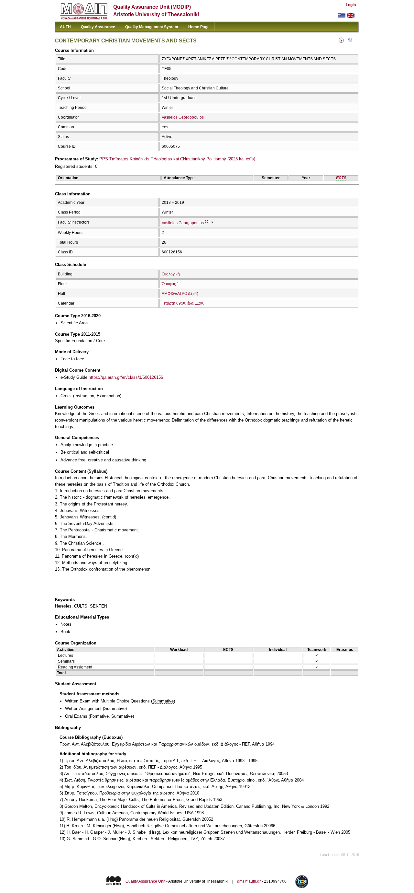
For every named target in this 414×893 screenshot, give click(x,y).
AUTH (65, 27)
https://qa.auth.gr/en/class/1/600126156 (126, 377)
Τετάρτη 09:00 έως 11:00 (183, 303)
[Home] (84, 18)
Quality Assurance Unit (145, 881)
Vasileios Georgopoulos (183, 117)
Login (351, 5)
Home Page (199, 27)
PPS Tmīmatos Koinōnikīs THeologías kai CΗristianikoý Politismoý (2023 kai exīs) (177, 159)
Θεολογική (171, 274)
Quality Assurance (98, 27)
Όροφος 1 (170, 284)
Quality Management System (151, 27)
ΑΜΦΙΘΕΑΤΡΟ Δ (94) (180, 293)
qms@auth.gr (249, 881)
